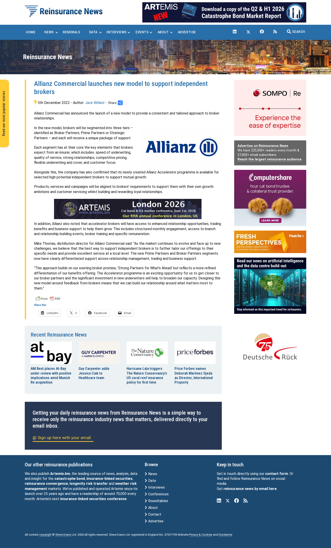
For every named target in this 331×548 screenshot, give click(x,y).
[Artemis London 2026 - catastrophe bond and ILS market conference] (128, 209)
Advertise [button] (187, 32)
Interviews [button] (117, 32)
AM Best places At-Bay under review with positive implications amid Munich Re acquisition (51, 375)
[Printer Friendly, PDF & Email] (48, 298)
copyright (45, 534)
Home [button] (30, 32)
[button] (296, 32)
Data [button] (93, 32)
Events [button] (142, 32)
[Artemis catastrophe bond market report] (224, 12)
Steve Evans (63, 534)
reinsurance (35, 483)
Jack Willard (94, 103)
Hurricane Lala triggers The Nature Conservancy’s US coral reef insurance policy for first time (147, 375)
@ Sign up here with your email (62, 437)
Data (151, 480)
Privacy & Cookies (200, 534)
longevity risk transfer (89, 483)
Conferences (158, 494)
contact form (276, 474)
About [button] (163, 32)
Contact (154, 514)
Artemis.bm (60, 474)
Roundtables (157, 501)
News (152, 474)
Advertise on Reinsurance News (263, 146)
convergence (57, 483)
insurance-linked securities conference (93, 499)
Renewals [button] (71, 32)
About (152, 507)
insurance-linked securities (109, 478)
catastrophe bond (69, 478)
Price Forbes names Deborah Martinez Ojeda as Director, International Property (194, 375)
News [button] (49, 32)
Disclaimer (225, 534)
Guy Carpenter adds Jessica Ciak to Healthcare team (94, 373)
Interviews (156, 487)
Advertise (155, 521)
